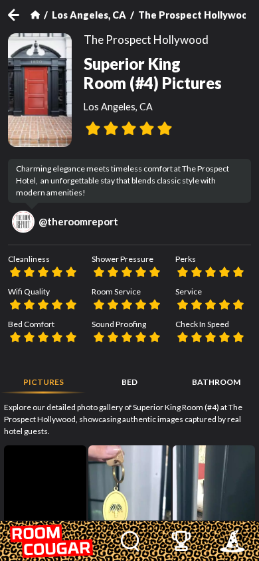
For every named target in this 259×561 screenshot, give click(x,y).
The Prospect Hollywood (196, 15)
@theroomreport (78, 221)
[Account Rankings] (181, 541)
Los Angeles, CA (89, 15)
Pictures (43, 382)
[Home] (35, 14)
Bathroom (216, 382)
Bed (129, 382)
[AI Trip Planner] (232, 541)
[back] (19, 15)
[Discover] (129, 541)
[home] (52, 541)
